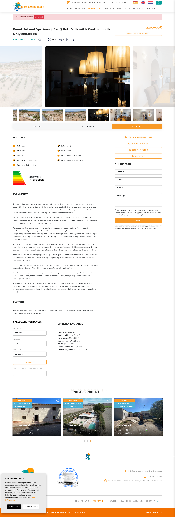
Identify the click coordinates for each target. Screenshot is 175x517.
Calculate (30, 362)
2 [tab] (87, 441)
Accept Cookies (14, 506)
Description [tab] (87, 126)
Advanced (39, 17)
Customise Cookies (31, 506)
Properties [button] (94, 8)
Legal (52, 512)
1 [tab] (84, 441)
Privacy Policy (133, 212)
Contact (150, 8)
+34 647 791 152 (119, 2)
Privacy (60, 512)
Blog (127, 8)
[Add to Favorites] (57, 400)
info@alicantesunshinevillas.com (89, 2)
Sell (119, 8)
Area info (138, 8)
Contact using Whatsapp (140, 137)
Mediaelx (157, 512)
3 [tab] (90, 441)
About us (80, 8)
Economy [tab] (137, 126)
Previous (14, 76)
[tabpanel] (36, 417)
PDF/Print (140, 156)
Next (161, 76)
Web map (81, 512)
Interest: (17, 339)
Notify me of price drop (138, 33)
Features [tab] (38, 126)
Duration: (17, 349)
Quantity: (17, 328)
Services (109, 8)
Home (69, 8)
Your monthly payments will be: (28, 369)
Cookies (71, 512)
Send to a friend (140, 149)
